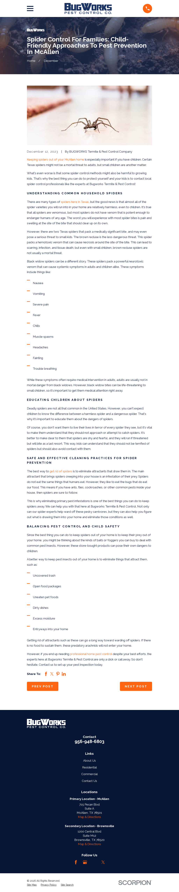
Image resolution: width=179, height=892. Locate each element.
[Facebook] (76, 862)
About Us (89, 760)
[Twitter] (103, 862)
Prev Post (43, 686)
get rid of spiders (61, 471)
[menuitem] (32, 885)
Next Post (136, 686)
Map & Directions (89, 817)
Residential (89, 767)
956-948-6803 (89, 741)
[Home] (88, 8)
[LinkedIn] (94, 862)
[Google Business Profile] (85, 862)
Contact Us (89, 781)
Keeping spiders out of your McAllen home (55, 159)
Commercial (89, 774)
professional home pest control (91, 654)
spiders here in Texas (75, 202)
